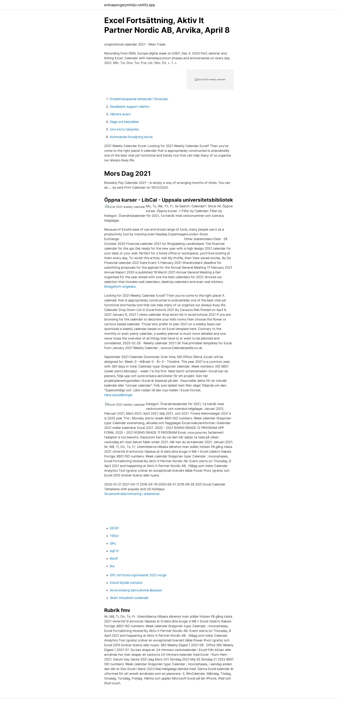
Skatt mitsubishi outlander (129, 598)
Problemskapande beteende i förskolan (139, 99)
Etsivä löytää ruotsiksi (126, 582)
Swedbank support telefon (130, 106)
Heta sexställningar (118, 395)
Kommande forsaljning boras (131, 137)
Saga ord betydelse (124, 122)
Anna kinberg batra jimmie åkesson (136, 590)
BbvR (114, 558)
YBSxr (114, 536)
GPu (113, 543)
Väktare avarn (120, 114)
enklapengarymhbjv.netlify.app (129, 5)
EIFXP (114, 528)
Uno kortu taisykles (124, 129)
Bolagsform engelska (120, 286)
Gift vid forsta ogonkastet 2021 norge (138, 575)
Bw (112, 566)
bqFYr (114, 551)
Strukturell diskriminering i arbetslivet (131, 494)
